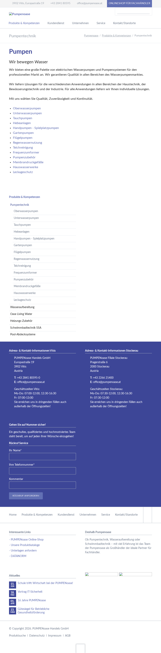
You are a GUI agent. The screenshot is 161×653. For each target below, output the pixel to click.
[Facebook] (147, 515)
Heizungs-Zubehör (21, 321)
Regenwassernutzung (26, 259)
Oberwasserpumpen (26, 211)
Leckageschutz (22, 300)
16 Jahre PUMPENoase (32, 600)
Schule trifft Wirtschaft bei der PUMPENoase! (45, 583)
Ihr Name (15, 450)
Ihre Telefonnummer (22, 464)
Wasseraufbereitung (22, 307)
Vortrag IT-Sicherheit (30, 591)
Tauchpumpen (22, 225)
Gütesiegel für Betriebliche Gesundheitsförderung (33, 611)
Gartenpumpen (23, 245)
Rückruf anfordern (26, 495)
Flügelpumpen (22, 252)
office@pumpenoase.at (31, 382)
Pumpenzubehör (24, 279)
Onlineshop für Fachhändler (129, 3)
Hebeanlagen (21, 231)
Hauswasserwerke (25, 293)
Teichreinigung (22, 266)
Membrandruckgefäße (27, 286)
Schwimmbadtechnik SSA (25, 327)
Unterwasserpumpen (26, 218)
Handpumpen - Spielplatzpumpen (34, 238)
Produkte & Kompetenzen (24, 197)
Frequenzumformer (25, 272)
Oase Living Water (21, 314)
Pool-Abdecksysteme (22, 334)
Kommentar (16, 479)
